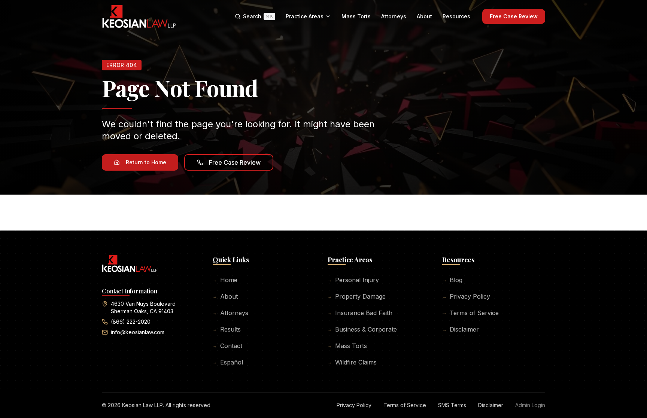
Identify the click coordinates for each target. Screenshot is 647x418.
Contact (227, 346)
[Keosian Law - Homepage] (130, 266)
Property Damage (357, 296)
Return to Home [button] (146, 162)
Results (227, 329)
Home (225, 280)
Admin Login (530, 405)
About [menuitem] (424, 16)
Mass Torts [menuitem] (356, 16)
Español (228, 362)
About (225, 296)
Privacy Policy (466, 296)
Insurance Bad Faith (360, 313)
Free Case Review (514, 16)
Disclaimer (460, 329)
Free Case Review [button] (235, 162)
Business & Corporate (362, 329)
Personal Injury (353, 280)
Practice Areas (305, 16)
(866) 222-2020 (131, 321)
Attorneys (230, 313)
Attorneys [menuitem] (393, 16)
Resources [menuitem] (456, 16)
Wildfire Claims (352, 362)
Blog (452, 280)
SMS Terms (452, 405)
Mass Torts (347, 346)
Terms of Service (470, 313)
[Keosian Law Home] (139, 16)
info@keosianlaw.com (137, 332)
